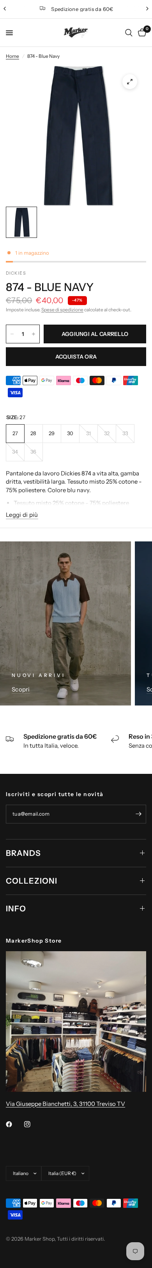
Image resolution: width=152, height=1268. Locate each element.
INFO (16, 908)
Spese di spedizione (62, 310)
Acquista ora (76, 356)
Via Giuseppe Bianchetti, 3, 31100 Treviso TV (65, 1103)
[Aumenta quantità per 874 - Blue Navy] (33, 334)
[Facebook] (14, 1124)
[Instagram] (32, 1124)
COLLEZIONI (31, 881)
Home (12, 56)
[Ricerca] (128, 32)
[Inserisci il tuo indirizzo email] (138, 814)
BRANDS (23, 853)
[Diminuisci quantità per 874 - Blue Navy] (12, 334)
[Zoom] (129, 81)
